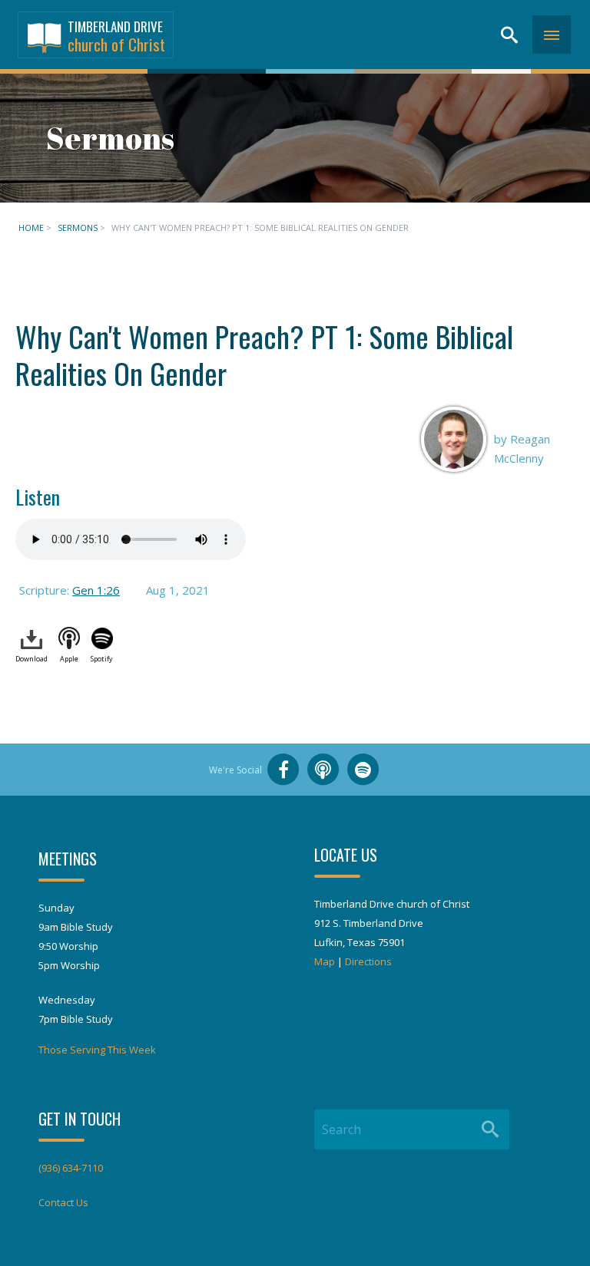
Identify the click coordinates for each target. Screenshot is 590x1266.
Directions (368, 961)
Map (324, 961)
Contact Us (63, 1202)
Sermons (78, 227)
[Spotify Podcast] (363, 769)
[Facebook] (283, 769)
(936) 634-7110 (70, 1168)
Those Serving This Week (97, 1050)
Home (31, 227)
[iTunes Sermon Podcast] (323, 769)
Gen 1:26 (96, 590)
